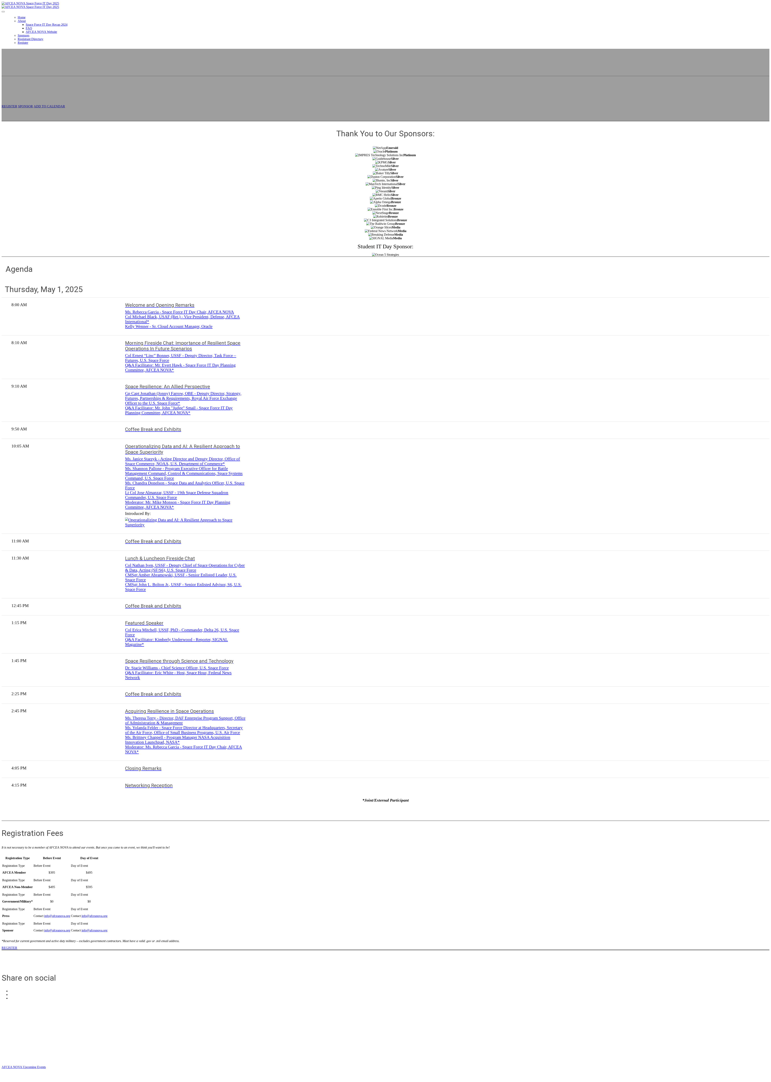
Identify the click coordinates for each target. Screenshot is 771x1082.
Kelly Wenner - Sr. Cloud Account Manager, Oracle (168, 326)
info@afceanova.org (57, 916)
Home (21, 17)
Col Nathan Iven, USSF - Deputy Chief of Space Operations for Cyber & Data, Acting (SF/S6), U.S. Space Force (185, 567)
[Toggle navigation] (3, 11)
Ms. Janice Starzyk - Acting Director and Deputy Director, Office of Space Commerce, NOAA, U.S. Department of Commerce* (182, 461)
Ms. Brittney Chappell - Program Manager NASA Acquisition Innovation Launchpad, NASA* (177, 739)
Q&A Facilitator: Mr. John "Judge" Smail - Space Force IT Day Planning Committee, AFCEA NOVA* (179, 410)
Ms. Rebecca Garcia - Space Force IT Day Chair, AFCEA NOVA (179, 312)
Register (23, 42)
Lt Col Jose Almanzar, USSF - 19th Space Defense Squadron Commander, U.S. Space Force (176, 495)
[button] (9, 106)
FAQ (29, 28)
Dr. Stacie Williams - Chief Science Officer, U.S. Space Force (177, 667)
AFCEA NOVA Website (41, 32)
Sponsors (23, 35)
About (22, 21)
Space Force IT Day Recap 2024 (46, 24)
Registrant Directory (30, 39)
